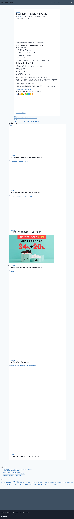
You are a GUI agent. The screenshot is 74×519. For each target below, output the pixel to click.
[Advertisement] (37, 31)
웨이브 (18, 484)
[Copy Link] (31, 94)
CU (1, 482)
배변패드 (53, 482)
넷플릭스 (16, 482)
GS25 (7, 482)
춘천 (26, 484)
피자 (54, 484)
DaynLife (19, 16)
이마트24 (22, 484)
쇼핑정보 (67, 2)
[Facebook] (17, 94)
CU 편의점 (4, 482)
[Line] (24, 94)
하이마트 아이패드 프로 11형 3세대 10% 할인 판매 (26, 232)
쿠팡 (39, 484)
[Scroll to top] (71, 511)
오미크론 (11, 484)
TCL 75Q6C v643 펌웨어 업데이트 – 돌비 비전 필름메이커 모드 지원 (17, 469)
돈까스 (34, 482)
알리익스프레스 (65, 482)
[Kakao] (22, 94)
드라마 (36, 482)
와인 (14, 484)
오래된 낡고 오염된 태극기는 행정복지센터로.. (12, 475)
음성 (20, 484)
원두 (15, 484)
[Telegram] (29, 94)
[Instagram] (20, 94)
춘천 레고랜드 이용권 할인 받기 (20, 362)
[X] (18, 94)
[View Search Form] (72, 2)
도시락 (32, 482)
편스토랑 (44, 484)
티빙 (41, 484)
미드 (48, 482)
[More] (33, 94)
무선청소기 (46, 482)
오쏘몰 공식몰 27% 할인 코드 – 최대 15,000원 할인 (26, 157)
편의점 (48, 484)
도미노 (29, 482)
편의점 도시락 (51, 484)
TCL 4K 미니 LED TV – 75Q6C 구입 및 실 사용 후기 (14, 474)
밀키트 (51, 482)
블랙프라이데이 (57, 482)
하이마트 (23, 113)
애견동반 (69, 482)
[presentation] (37, 138)
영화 (9, 484)
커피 (35, 484)
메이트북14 (18, 113)
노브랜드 (22, 482)
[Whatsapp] (27, 94)
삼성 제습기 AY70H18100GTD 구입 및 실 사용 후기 (13, 472)
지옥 (24, 484)
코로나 (37, 484)
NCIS (10, 482)
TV (12, 482)
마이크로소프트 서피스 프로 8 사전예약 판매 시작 (25, 192)
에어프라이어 (6, 484)
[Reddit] (25, 94)
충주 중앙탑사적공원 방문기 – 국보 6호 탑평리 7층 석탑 (25, 117)
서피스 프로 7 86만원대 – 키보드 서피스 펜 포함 (25, 457)
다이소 (26, 482)
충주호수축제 (32, 484)
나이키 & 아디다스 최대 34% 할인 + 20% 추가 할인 (26, 267)
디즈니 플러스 (40, 482)
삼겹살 (60, 482)
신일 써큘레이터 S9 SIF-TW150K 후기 (11, 470)
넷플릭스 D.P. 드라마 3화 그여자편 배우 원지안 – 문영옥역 (26, 120)
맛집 (43, 482)
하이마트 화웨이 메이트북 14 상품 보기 (24, 89)
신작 (61, 482)
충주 (28, 484)
